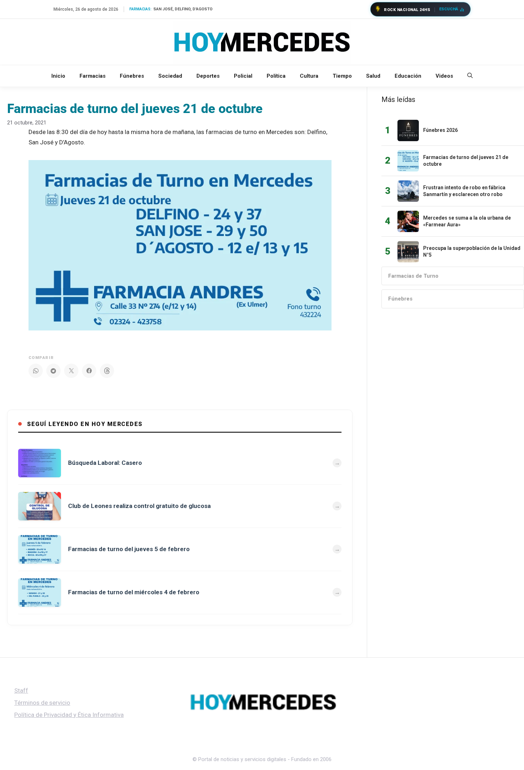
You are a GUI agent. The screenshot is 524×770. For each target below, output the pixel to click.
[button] (470, 76)
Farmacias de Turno (413, 276)
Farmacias (92, 76)
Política (276, 76)
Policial (243, 76)
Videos (444, 76)
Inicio (58, 76)
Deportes (208, 76)
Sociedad (170, 76)
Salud (373, 76)
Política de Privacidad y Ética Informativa (69, 714)
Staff (21, 690)
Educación (408, 76)
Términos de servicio (42, 702)
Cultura (309, 76)
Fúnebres (132, 76)
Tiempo (342, 76)
